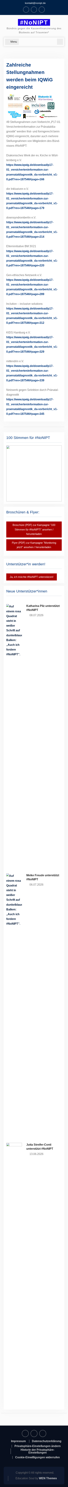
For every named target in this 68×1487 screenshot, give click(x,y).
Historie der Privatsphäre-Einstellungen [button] (37, 1451)
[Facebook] (26, 10)
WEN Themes (48, 1478)
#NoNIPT (34, 22)
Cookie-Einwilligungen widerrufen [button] (37, 1457)
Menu (13, 41)
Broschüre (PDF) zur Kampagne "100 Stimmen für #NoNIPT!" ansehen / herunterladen (34, 529)
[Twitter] (42, 10)
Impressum (18, 1441)
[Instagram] (34, 10)
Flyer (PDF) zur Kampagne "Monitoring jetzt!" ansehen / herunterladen (34, 545)
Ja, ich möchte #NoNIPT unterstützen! (31, 576)
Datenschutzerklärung (46, 1441)
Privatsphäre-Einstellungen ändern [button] (37, 1446)
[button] (34, 473)
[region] (34, 473)
